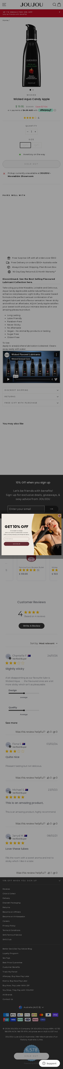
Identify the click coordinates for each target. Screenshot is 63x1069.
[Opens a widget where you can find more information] (49, 1063)
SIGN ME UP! (16, 544)
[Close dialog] (59, 515)
